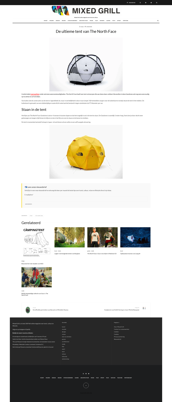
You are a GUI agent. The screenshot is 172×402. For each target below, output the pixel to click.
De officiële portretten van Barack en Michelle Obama (50, 309)
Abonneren (28, 204)
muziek (52, 20)
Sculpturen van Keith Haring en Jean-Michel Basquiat (121, 309)
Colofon (116, 332)
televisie (64, 356)
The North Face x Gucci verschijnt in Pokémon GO (102, 253)
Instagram (22, 329)
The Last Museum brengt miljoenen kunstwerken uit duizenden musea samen (34, 341)
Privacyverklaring (119, 336)
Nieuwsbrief (117, 339)
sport (119, 20)
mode (91, 20)
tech (113, 20)
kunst (45, 20)
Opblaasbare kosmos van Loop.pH (130, 253)
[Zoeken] (156, 2)
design (58, 20)
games (108, 20)
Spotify (28, 329)
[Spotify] (151, 2)
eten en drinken (72, 20)
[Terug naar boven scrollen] (86, 385)
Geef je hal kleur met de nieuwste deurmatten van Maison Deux (30, 339)
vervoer (125, 20)
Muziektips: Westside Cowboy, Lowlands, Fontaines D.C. (28, 344)
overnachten (35, 94)
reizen (64, 20)
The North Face (39, 215)
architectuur (83, 20)
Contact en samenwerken (121, 329)
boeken (102, 20)
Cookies (116, 334)
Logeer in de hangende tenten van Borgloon (67, 253)
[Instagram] (140, 2)
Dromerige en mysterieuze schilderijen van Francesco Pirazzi (29, 336)
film (96, 20)
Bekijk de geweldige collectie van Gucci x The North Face (35, 294)
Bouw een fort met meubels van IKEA (32, 263)
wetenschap (65, 359)
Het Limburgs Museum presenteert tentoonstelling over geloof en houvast (33, 347)
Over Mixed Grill (119, 327)
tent (31, 215)
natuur (64, 354)
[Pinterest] (145, 2)
